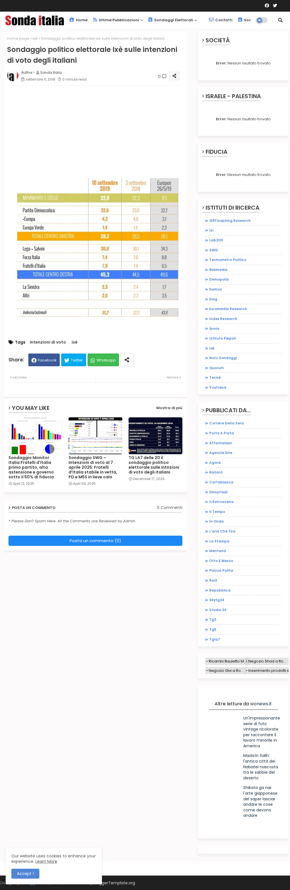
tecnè (215, 377)
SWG (213, 250)
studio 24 (218, 609)
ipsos (214, 328)
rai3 (213, 580)
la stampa (219, 541)
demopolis (219, 279)
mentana (217, 550)
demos (215, 289)
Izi (211, 230)
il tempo (217, 511)
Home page (18, 38)
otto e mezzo (221, 560)
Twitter (77, 360)
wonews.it (261, 703)
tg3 (212, 619)
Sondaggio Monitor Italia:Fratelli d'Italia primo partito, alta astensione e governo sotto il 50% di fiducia (31, 467)
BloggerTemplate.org (114, 883)
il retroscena (221, 501)
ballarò (216, 472)
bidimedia (218, 269)
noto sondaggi (223, 357)
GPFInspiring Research (230, 220)
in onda (216, 521)
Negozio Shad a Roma (268, 661)
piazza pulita (221, 570)
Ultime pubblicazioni (118, 20)
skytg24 (216, 599)
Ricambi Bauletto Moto (229, 661)
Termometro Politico (227, 259)
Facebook (47, 360)
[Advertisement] (95, 134)
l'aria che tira (222, 531)
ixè (35, 38)
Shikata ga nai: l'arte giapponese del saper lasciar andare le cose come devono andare (260, 801)
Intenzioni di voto (48, 342)
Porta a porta (221, 433)
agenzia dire (220, 452)
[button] (280, 20)
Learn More (46, 861)
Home (81, 20)
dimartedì (218, 492)
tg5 (212, 629)
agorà (215, 462)
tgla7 (214, 639)
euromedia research (228, 308)
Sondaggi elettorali (173, 20)
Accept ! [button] (25, 873)
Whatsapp (106, 360)
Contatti (223, 20)
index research (223, 318)
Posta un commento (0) (95, 541)
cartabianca (221, 482)
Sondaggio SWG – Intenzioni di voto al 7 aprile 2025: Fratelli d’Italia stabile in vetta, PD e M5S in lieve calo (93, 467)
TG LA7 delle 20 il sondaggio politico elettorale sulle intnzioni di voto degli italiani (154, 465)
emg (213, 299)
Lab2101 (216, 240)
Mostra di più (169, 408)
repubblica (220, 590)
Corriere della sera (226, 423)
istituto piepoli (222, 338)
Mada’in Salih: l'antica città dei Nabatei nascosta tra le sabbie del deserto (260, 766)
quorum (216, 367)
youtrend (217, 387)
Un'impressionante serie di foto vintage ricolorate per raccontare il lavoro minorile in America (261, 732)
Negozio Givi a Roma (227, 670)
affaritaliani (220, 443)
